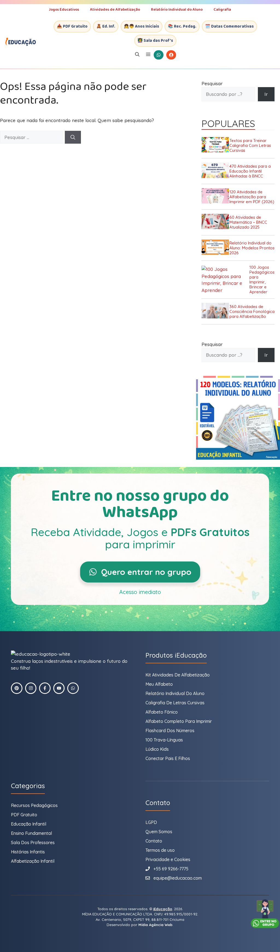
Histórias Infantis (28, 852)
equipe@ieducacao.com (177, 878)
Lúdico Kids (157, 749)
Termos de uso (160, 850)
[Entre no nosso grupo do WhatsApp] (265, 913)
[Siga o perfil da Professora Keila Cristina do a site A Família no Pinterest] (16, 688)
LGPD (151, 822)
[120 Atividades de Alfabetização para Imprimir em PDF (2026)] (215, 196)
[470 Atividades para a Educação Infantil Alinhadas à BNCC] (215, 171)
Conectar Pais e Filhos (167, 758)
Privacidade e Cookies (167, 859)
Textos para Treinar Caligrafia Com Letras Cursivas (250, 145)
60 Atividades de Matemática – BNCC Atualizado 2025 (248, 222)
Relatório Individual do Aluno (177, 10)
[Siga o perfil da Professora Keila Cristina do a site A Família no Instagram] (31, 688)
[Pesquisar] (73, 137)
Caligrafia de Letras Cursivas (175, 702)
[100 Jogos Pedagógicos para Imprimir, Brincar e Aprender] (225, 280)
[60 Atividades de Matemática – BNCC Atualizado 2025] (215, 222)
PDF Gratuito (24, 814)
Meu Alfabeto (159, 684)
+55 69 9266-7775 (170, 868)
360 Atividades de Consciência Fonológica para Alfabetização (252, 311)
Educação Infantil (28, 824)
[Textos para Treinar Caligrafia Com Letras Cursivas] (215, 145)
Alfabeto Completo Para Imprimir (178, 721)
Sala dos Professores (33, 842)
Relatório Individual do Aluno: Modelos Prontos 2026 (252, 248)
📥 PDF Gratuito (72, 26)
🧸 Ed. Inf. (105, 26)
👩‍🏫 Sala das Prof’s (155, 40)
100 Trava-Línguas (164, 740)
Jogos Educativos (64, 10)
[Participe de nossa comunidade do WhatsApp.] (73, 688)
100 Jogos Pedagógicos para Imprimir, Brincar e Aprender (262, 279)
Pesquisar (212, 83)
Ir (266, 94)
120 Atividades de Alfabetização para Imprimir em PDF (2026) (251, 197)
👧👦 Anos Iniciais (141, 26)
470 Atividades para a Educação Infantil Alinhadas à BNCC (250, 171)
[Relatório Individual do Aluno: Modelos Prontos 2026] (215, 248)
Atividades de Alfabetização (115, 10)
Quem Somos (158, 831)
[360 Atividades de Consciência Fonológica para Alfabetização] (215, 311)
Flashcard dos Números (169, 730)
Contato (153, 841)
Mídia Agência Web (155, 925)
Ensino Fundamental (31, 833)
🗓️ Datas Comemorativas (229, 26)
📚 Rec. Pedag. (182, 26)
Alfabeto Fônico (161, 712)
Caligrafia (222, 10)
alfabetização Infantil (32, 861)
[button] (137, 55)
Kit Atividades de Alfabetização (177, 675)
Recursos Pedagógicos (34, 805)
